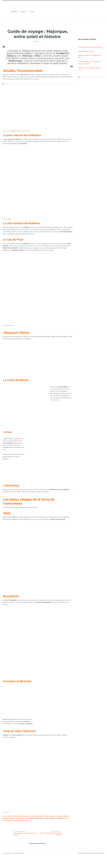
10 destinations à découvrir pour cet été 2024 (90, 47)
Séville (37, 818)
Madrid (32, 818)
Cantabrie (59, 818)
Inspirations (23, 11)
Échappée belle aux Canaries (85, 51)
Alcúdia (26, 74)
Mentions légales (7, 853)
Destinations (14, 11)
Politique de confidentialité (18, 853)
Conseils (32, 11)
